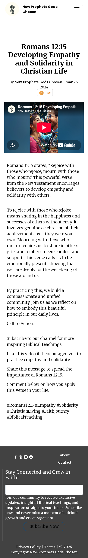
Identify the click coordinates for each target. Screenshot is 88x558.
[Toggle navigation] (77, 9)
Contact (64, 462)
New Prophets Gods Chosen (54, 552)
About (65, 455)
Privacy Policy (28, 547)
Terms (50, 547)
